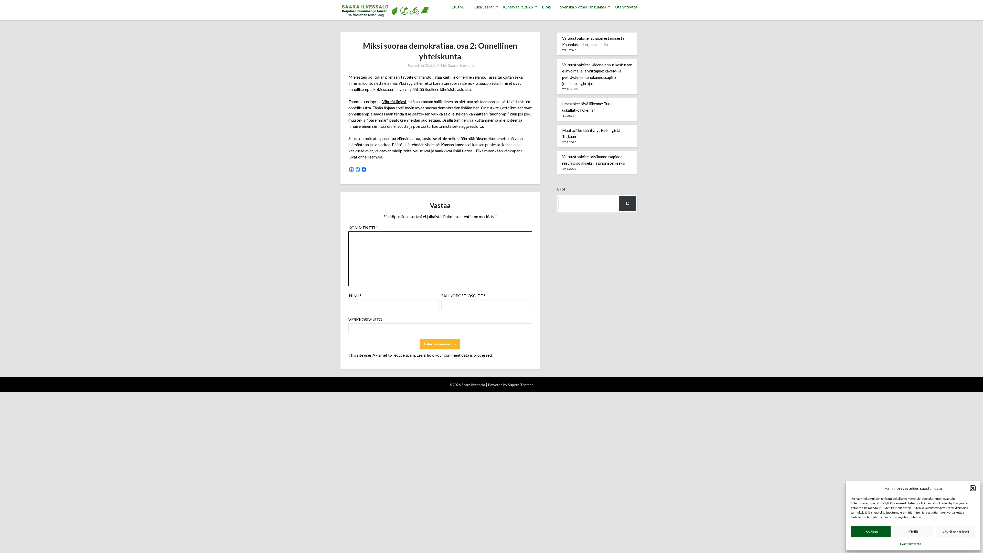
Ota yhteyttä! (626, 7)
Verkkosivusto (365, 319)
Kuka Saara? (483, 7)
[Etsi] (627, 203)
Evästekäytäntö (910, 544)
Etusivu (458, 7)
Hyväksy (870, 531)
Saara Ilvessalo (461, 65)
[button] (972, 488)
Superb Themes (520, 384)
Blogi (546, 7)
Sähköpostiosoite (463, 295)
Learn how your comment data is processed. (454, 355)
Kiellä (913, 531)
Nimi (355, 295)
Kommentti (363, 227)
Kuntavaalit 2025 (518, 7)
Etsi (561, 189)
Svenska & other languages (583, 7)
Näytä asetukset (955, 531)
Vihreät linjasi (394, 101)
